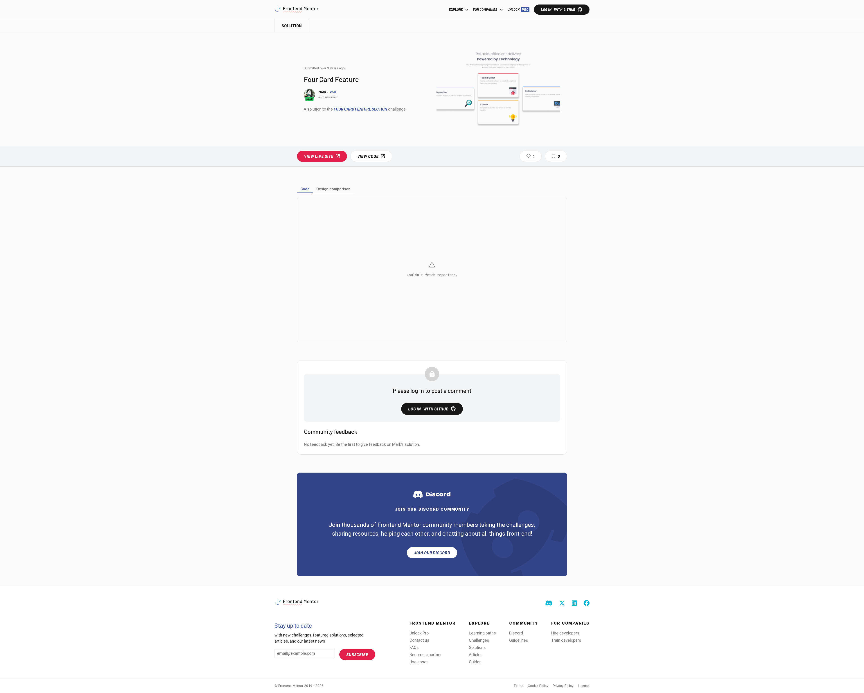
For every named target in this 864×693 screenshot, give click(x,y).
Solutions (477, 648)
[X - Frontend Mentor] (562, 603)
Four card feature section (360, 108)
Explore (456, 9)
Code (305, 188)
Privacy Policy (563, 685)
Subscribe (357, 654)
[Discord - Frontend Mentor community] (548, 603)
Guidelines (518, 640)
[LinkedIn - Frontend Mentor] (574, 603)
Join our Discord (432, 552)
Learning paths (482, 633)
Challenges (479, 640)
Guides (475, 662)
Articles (476, 655)
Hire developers (565, 633)
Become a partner (426, 655)
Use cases (419, 662)
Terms (518, 685)
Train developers (566, 640)
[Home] (296, 9)
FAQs (414, 648)
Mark (322, 92)
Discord (516, 633)
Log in (558, 9)
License (584, 685)
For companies (485, 9)
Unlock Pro (419, 633)
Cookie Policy (538, 685)
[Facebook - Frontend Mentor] (587, 603)
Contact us (419, 640)
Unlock (517, 9)
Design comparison (333, 188)
